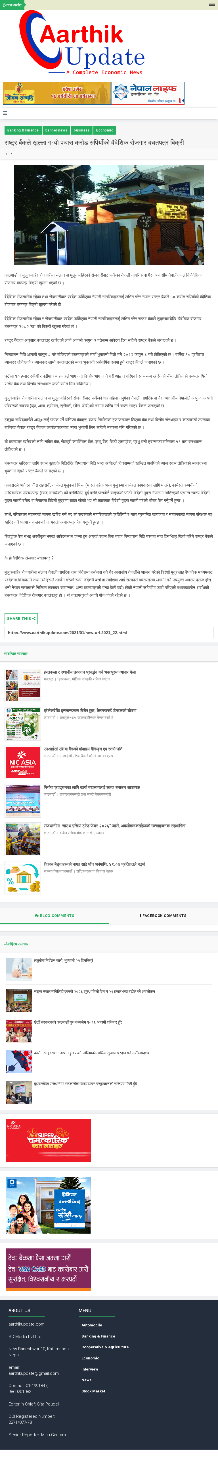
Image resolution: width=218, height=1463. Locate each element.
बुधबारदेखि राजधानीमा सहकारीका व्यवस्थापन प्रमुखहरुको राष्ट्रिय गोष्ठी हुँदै (85, 1083)
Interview (89, 1369)
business (82, 130)
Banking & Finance (23, 130)
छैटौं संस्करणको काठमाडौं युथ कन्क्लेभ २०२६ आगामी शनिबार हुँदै (78, 1022)
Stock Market (93, 1391)
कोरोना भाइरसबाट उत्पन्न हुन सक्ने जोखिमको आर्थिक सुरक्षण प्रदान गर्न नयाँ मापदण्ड (91, 1053)
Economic (104, 130)
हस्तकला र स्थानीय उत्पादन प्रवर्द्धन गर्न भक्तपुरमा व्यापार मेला (90, 672)
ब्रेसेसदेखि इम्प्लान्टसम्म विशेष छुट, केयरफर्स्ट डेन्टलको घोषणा (90, 710)
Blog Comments (56, 915)
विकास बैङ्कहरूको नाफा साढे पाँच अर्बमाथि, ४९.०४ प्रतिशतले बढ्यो (94, 864)
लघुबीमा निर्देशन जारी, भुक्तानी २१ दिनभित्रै (63, 960)
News (86, 1380)
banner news (56, 130)
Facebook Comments (164, 915)
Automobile (91, 1325)
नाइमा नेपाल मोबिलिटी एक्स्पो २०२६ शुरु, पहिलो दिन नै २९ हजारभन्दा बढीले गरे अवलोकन (94, 991)
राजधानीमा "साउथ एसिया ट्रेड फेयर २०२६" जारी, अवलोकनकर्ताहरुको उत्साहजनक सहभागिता (114, 825)
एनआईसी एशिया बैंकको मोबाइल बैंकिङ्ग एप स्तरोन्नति (83, 749)
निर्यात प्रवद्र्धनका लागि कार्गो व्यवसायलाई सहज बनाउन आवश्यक (92, 787)
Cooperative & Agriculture (105, 1347)
